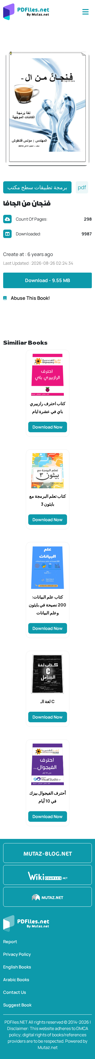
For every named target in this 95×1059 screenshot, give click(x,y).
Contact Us (14, 992)
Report (10, 941)
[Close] (85, 11)
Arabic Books (16, 979)
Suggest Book (17, 1005)
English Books (17, 967)
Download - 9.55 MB (47, 280)
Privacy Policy (17, 954)
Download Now (47, 427)
